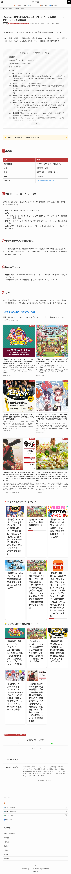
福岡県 (11, 23)
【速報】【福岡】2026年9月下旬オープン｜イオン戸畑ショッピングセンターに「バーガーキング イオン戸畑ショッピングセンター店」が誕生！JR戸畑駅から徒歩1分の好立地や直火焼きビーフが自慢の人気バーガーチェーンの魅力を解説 (39, 105)
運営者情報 (25, 868)
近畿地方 (6, 846)
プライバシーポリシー (35, 868)
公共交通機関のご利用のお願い (20, 63)
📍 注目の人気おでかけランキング (21, 73)
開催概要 (12, 57)
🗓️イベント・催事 (9, 807)
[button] (19, 743)
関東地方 (6, 838)
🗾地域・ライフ (9, 819)
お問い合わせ (45, 868)
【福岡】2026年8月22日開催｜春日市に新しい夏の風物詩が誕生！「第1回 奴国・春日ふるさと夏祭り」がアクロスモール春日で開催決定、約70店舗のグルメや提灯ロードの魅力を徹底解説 (39, 78)
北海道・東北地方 (9, 833)
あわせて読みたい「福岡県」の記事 (20, 312)
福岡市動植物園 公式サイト (46, 180)
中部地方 (6, 842)
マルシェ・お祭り (18, 23)
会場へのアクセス (15, 67)
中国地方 (6, 850)
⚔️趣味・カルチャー (10, 811)
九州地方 (6, 858)
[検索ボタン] (2, 2)
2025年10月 (25, 23)
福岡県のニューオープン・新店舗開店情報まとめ (28, 83)
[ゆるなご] (35, 2)
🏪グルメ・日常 (9, 815)
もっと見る (35, 123)
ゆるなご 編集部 (12, 767)
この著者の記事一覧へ (44, 780)
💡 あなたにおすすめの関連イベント (22, 110)
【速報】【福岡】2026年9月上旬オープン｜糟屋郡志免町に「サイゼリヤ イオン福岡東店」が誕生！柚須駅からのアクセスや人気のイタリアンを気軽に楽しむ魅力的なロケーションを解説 (38, 98)
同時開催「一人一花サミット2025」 (21, 60)
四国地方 (6, 854)
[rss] (35, 865)
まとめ (11, 70)
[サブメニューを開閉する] (66, 807)
